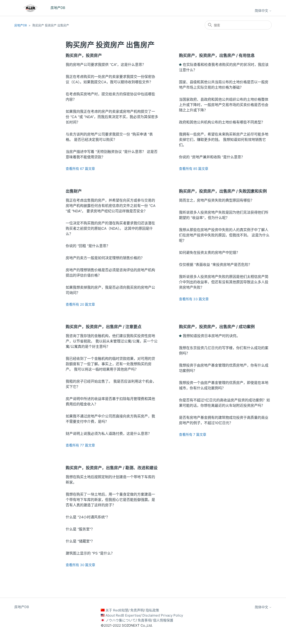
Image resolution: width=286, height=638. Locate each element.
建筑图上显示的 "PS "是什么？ (90, 553)
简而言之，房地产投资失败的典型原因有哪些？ (216, 200)
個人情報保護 (163, 620)
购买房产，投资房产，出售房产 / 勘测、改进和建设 (112, 467)
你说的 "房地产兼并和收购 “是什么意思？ (212, 157)
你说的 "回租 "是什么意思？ (88, 246)
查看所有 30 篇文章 (80, 565)
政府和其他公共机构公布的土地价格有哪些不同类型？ (222, 122)
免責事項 (144, 620)
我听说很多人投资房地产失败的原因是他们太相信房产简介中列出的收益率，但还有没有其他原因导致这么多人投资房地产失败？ (223, 282)
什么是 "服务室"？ (80, 529)
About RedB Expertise (122, 615)
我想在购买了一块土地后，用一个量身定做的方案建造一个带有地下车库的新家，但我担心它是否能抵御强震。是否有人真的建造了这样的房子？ (110, 499)
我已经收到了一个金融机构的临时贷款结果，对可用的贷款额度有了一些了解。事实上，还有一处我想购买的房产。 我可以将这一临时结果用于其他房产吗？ (110, 363)
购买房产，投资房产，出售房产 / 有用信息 (217, 55)
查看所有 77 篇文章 (80, 445)
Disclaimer (150, 615)
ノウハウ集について (120, 620)
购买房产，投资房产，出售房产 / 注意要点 (103, 326)
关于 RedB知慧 (116, 610)
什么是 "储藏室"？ (80, 541)
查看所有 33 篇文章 (194, 299)
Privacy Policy (172, 615)
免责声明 (137, 610)
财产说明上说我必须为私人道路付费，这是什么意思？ (108, 433)
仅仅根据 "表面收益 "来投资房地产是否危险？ (215, 264)
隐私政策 (152, 610)
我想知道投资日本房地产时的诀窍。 (211, 336)
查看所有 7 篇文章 (192, 434)
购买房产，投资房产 (84, 55)
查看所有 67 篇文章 (80, 169)
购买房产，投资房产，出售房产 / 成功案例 (217, 326)
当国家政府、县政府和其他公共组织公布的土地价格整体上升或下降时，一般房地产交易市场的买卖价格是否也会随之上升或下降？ (223, 104)
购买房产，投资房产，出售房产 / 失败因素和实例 (223, 191)
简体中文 (262, 11)
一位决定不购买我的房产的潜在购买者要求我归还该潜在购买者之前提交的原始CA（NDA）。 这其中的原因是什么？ (110, 228)
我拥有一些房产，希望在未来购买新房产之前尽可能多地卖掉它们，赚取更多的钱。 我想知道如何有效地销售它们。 (223, 139)
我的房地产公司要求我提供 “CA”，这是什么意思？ (106, 64)
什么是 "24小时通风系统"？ (88, 517)
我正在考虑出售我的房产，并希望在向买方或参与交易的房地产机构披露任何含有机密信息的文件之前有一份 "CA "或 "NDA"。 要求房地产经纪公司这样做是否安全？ (111, 205)
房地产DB (20, 25)
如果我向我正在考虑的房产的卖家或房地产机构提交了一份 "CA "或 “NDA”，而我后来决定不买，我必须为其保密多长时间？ (112, 116)
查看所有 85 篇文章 (193, 169)
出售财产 (74, 191)
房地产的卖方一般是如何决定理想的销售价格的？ (105, 258)
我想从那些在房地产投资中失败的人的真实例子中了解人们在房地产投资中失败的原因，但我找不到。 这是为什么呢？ (224, 235)
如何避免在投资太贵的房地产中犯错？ (209, 252)
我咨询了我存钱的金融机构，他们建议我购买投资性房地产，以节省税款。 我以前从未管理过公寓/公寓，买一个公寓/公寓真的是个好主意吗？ (112, 341)
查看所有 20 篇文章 (80, 304)
